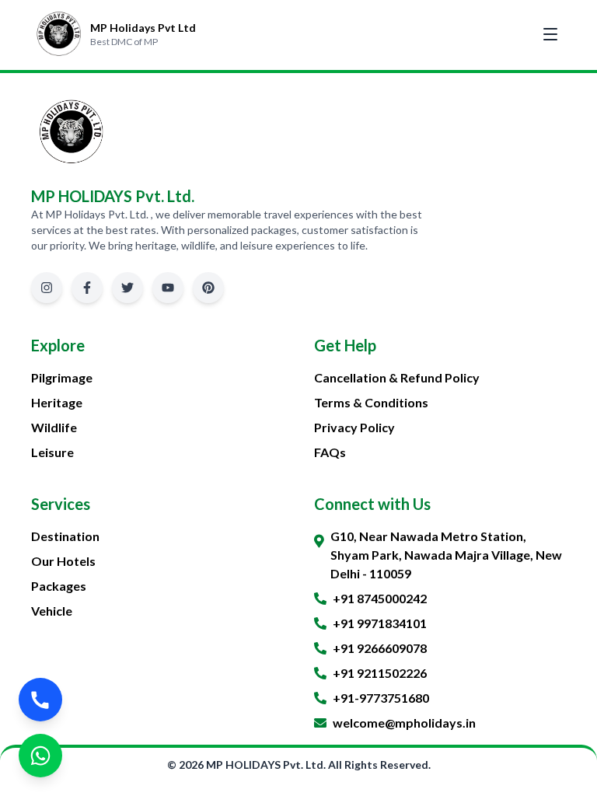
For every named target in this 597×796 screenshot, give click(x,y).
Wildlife (54, 427)
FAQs (330, 452)
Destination (65, 536)
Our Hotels (63, 560)
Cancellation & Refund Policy (397, 377)
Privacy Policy (354, 427)
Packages (58, 585)
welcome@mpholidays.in (404, 722)
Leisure (52, 452)
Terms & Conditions (371, 402)
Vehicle (51, 610)
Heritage (56, 402)
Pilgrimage (62, 377)
